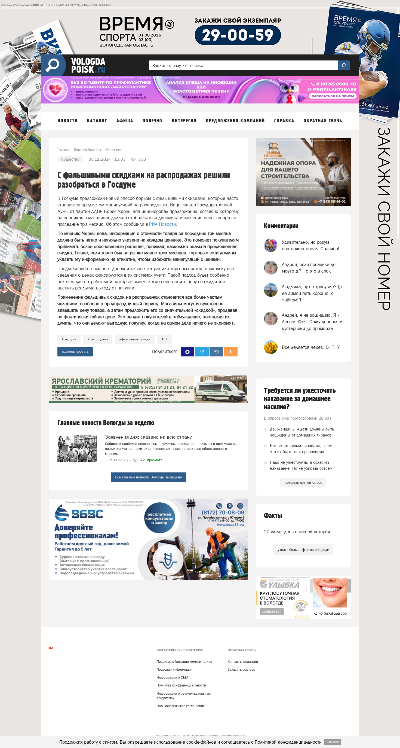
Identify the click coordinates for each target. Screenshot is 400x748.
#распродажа (98, 339)
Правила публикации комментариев (184, 662)
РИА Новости (162, 224)
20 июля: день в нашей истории (297, 531)
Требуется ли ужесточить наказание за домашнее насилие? (300, 399)
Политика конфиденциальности (181, 685)
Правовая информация (174, 669)
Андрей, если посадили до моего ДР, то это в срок (309, 268)
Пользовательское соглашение (180, 706)
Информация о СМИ (172, 677)
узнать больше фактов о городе (303, 550)
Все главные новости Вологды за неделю (148, 477)
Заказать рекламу (241, 669)
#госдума (69, 339)
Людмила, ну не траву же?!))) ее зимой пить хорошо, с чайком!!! (312, 293)
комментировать (75, 351)
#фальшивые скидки (134, 339)
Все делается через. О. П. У (311, 347)
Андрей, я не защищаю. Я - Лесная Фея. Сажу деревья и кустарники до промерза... (312, 321)
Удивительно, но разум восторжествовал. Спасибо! (310, 245)
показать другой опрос (303, 482)
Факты (273, 516)
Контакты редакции (243, 662)
